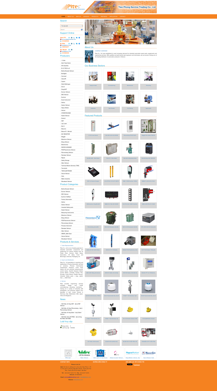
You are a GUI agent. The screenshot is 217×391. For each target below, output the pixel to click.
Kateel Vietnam (65, 115)
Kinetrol (63, 118)
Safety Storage (65, 160)
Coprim (63, 81)
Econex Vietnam (65, 92)
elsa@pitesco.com (66, 51)
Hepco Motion (65, 108)
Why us (78, 16)
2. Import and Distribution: (67, 260)
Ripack (63, 158)
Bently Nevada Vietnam (67, 71)
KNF (62, 121)
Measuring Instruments (67, 212)
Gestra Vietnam (65, 105)
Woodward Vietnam (66, 181)
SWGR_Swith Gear (66, 233)
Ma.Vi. (63, 126)
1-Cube (63, 60)
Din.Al (63, 87)
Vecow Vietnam (65, 173)
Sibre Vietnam (65, 163)
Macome (63, 129)
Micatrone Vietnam (66, 139)
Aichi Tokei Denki (66, 63)
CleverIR (63, 79)
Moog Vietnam (65, 142)
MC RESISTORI (65, 134)
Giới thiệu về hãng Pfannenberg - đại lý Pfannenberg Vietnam (71, 309)
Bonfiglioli (63, 73)
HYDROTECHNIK (66, 113)
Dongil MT (64, 89)
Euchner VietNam (66, 197)
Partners (104, 16)
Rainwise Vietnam (66, 155)
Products (95, 16)
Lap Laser (64, 123)
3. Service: (63, 281)
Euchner (63, 97)
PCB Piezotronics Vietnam (68, 150)
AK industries (64, 65)
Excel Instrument (65, 100)
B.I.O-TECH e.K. (65, 68)
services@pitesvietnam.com (69, 39)
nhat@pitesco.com (66, 45)
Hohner (63, 110)
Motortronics (64, 144)
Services (86, 16)
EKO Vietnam (64, 94)
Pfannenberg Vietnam (67, 152)
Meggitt (63, 136)
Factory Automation (66, 199)
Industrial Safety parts (67, 207)
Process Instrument (66, 226)
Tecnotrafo (64, 168)
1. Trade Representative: (66, 245)
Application (113, 16)
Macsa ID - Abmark (66, 131)
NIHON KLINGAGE (66, 147)
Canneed (63, 76)
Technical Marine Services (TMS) (70, 165)
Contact (123, 16)
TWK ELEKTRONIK (66, 171)
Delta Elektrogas (65, 84)
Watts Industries (65, 179)
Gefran (63, 102)
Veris (62, 176)
